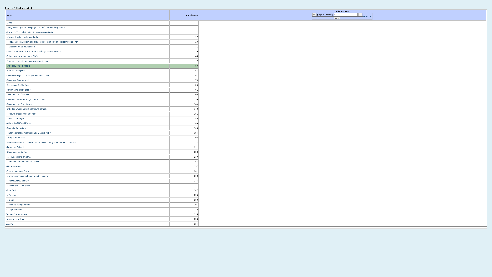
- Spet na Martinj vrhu (15, 71)
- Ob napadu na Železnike (17, 94)
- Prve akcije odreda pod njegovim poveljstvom (27, 61)
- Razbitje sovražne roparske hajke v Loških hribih (28, 133)
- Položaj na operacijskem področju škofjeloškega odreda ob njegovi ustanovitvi (42, 42)
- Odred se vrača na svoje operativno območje (27, 109)
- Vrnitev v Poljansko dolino (18, 90)
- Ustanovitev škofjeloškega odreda (22, 37)
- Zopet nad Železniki (15, 147)
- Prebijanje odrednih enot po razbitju (22, 162)
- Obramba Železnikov (16, 128)
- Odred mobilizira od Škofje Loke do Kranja (25, 99)
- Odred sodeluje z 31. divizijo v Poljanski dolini (27, 75)
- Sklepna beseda (14, 209)
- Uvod (9, 23)
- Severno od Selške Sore (17, 85)
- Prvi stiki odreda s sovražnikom (20, 47)
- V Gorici (10, 200)
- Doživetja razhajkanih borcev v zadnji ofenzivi (27, 176)
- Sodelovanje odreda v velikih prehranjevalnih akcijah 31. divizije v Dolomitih (41, 142)
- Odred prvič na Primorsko (18, 66)
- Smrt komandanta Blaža (17, 171)
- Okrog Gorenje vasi (15, 138)
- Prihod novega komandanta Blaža (22, 56)
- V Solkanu (11, 195)
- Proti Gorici (11, 190)
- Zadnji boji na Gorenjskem (18, 186)
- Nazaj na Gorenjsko (15, 118)
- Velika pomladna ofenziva (18, 157)
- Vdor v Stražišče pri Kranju (18, 123)
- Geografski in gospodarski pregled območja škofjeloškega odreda (36, 27)
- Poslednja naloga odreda (18, 205)
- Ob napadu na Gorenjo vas (19, 104)
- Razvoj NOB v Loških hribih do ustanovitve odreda (29, 32)
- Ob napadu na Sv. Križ (16, 152)
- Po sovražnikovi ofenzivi (17, 181)
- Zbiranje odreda (14, 166)
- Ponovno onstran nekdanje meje (21, 114)
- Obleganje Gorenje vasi (17, 80)
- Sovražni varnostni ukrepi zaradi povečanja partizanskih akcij (34, 51)
